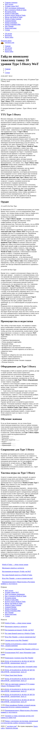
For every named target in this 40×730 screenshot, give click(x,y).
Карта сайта (9, 37)
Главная (7, 46)
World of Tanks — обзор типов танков (15, 564)
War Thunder (9, 26)
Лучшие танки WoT (12, 6)
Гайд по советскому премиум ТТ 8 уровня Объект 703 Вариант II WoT (17, 685)
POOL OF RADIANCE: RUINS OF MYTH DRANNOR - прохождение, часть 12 (18, 690)
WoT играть (9, 4)
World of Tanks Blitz (11, 13)
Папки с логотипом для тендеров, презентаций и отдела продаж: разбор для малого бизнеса (19, 722)
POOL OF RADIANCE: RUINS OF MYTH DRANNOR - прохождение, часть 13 (18, 679)
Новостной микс (11, 28)
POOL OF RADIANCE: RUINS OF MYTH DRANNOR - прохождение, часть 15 (18, 662)
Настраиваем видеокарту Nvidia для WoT (16, 571)
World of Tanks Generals (13, 19)
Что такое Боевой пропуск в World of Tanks (17, 575)
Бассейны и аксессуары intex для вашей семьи (21, 666)
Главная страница (11, 2)
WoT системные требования (15, 8)
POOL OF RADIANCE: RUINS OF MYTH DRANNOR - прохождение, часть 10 (18, 701)
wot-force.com (9, 42)
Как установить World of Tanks (15, 10)
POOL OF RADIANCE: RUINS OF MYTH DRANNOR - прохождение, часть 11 (18, 695)
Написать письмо (12, 728)
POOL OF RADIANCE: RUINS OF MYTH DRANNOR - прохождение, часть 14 (18, 671)
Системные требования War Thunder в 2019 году (22, 649)
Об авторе (8, 33)
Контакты (8, 35)
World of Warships (11, 22)
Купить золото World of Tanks (15, 15)
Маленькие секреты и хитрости (13, 568)
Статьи (7, 30)
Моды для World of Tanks (13, 17)
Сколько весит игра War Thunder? (16, 640)
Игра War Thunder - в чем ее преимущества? (17, 578)
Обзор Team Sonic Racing (13, 675)
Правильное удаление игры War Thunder (19, 658)
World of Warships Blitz (13, 24)
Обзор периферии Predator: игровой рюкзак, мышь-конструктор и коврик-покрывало (18, 706)
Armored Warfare (10, 21)
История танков (10, 11)
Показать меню (6, 41)
